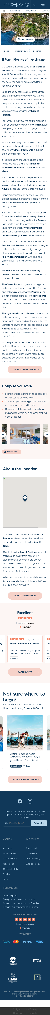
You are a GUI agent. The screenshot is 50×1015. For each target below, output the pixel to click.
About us (7, 848)
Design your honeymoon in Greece (21, 907)
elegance (37, 51)
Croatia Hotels (10, 869)
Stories (6, 874)
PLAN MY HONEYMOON (25, 369)
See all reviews (25, 672)
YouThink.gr (32, 1009)
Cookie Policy (33, 863)
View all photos (26, 39)
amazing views (21, 51)
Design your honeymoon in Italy (19, 899)
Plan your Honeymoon (25, 779)
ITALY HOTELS (15, 11)
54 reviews (29, 623)
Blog (5, 879)
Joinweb (32, 1013)
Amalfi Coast (31, 11)
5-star (6, 51)
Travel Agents (10, 895)
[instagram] (30, 803)
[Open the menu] (42, 4)
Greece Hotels (10, 858)
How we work (10, 853)
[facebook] (19, 803)
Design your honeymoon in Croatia (21, 903)
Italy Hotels (8, 863)
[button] (3, 435)
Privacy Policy (33, 858)
